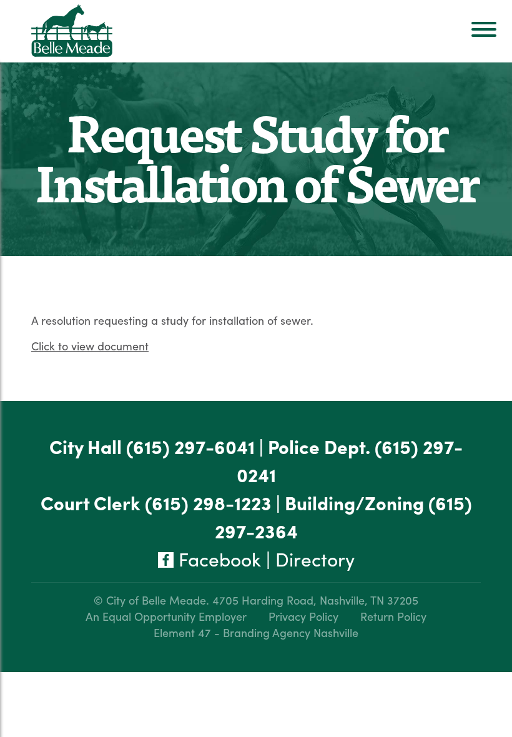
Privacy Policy (303, 616)
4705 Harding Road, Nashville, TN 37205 (315, 600)
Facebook (217, 558)
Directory (315, 558)
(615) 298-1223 (208, 502)
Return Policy (393, 616)
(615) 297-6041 (190, 446)
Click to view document (90, 346)
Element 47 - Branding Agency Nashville (256, 632)
